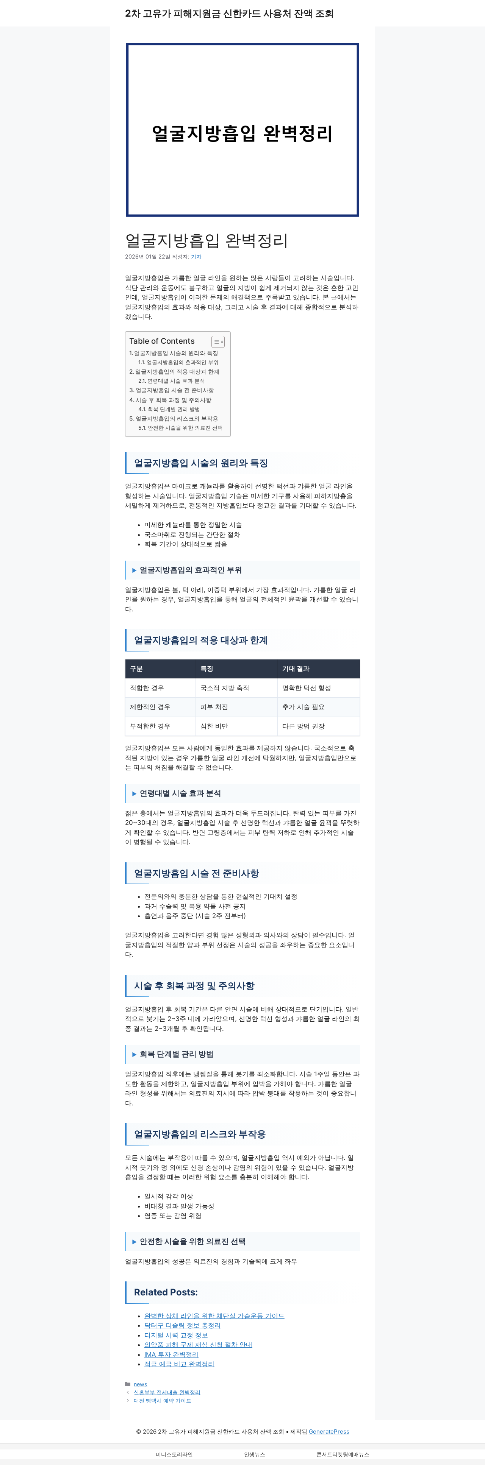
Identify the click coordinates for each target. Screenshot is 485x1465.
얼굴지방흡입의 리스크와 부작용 (177, 418)
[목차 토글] (214, 341)
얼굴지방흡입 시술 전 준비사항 (175, 390)
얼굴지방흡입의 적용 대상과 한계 (177, 371)
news (140, 1384)
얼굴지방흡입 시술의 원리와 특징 (176, 353)
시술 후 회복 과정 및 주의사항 (173, 400)
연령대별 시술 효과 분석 (176, 381)
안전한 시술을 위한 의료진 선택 (185, 428)
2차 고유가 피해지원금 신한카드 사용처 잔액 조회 (229, 13)
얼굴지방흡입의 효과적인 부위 (183, 362)
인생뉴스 (254, 1454)
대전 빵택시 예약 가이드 (162, 1400)
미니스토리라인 (174, 1454)
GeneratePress (329, 1431)
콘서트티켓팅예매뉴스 (342, 1454)
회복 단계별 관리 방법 (174, 409)
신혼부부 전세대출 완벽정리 (167, 1392)
